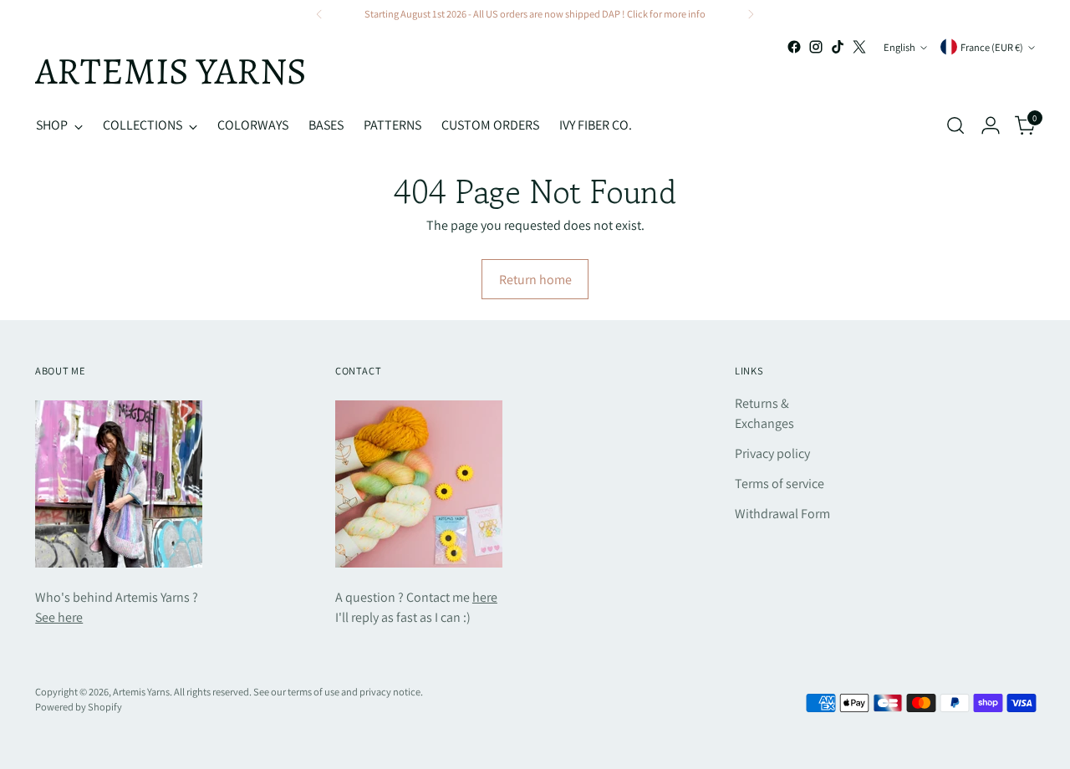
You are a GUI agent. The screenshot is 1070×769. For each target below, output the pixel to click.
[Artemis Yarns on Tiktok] (837, 46)
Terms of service (779, 483)
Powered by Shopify (78, 707)
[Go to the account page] (990, 125)
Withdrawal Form (782, 513)
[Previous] (319, 14)
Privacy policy (772, 453)
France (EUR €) (991, 47)
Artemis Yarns (141, 692)
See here (59, 617)
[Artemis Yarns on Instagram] (815, 46)
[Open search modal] (955, 125)
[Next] (750, 14)
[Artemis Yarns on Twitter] (859, 46)
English (899, 47)
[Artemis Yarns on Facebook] (794, 46)
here (484, 597)
